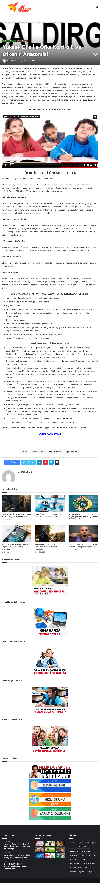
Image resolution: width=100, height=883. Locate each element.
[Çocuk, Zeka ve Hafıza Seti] (50, 661)
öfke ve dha (38, 451)
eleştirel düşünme (91, 843)
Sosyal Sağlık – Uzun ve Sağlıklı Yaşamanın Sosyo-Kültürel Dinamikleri (15, 546)
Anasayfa (7, 22)
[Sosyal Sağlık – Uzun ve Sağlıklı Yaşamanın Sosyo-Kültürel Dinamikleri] (16, 533)
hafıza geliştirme (83, 847)
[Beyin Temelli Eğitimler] (50, 739)
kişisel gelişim (85, 851)
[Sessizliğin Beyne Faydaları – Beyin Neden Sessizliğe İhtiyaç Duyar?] (83, 533)
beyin (79, 843)
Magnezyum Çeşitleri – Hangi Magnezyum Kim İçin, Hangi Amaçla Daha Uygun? (83, 516)
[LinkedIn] (39, 462)
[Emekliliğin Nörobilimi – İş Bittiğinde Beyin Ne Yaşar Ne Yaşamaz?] (50, 533)
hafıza (72, 847)
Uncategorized (18, 22)
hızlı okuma (74, 851)
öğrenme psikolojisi (85, 872)
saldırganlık (55, 451)
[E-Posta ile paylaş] (57, 462)
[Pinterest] (45, 462)
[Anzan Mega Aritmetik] (50, 700)
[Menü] (3, 8)
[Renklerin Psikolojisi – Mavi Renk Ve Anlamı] (39, 855)
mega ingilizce (85, 855)
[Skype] (51, 462)
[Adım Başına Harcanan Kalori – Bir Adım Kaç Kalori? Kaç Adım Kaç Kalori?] (50, 843)
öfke (25, 451)
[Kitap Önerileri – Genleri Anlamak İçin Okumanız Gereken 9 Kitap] (50, 503)
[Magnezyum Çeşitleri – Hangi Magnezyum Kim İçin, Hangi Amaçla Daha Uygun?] (83, 503)
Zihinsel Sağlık (22, 41)
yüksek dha (72, 451)
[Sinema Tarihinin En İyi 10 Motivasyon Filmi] (60, 855)
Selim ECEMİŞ (12, 61)
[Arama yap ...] (97, 8)
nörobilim (84, 859)
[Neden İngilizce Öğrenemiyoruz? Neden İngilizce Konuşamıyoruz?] (50, 855)
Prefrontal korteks (88, 863)
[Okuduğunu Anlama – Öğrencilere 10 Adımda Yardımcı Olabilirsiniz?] (60, 849)
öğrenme (73, 872)
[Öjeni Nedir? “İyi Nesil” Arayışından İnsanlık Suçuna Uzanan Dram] (16, 503)
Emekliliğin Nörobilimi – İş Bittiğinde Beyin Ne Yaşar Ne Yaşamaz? (46, 546)
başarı (72, 843)
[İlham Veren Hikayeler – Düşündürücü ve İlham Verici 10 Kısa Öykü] (60, 843)
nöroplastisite (74, 863)
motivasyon (74, 859)
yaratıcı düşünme (76, 867)
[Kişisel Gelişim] (19, 7)
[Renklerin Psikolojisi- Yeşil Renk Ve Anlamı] (50, 849)
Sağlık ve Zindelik (9, 41)
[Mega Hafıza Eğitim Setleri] (50, 622)
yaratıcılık (88, 867)
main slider (73, 855)
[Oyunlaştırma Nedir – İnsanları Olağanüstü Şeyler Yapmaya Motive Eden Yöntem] (39, 849)
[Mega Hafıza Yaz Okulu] (50, 581)
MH (95, 855)
